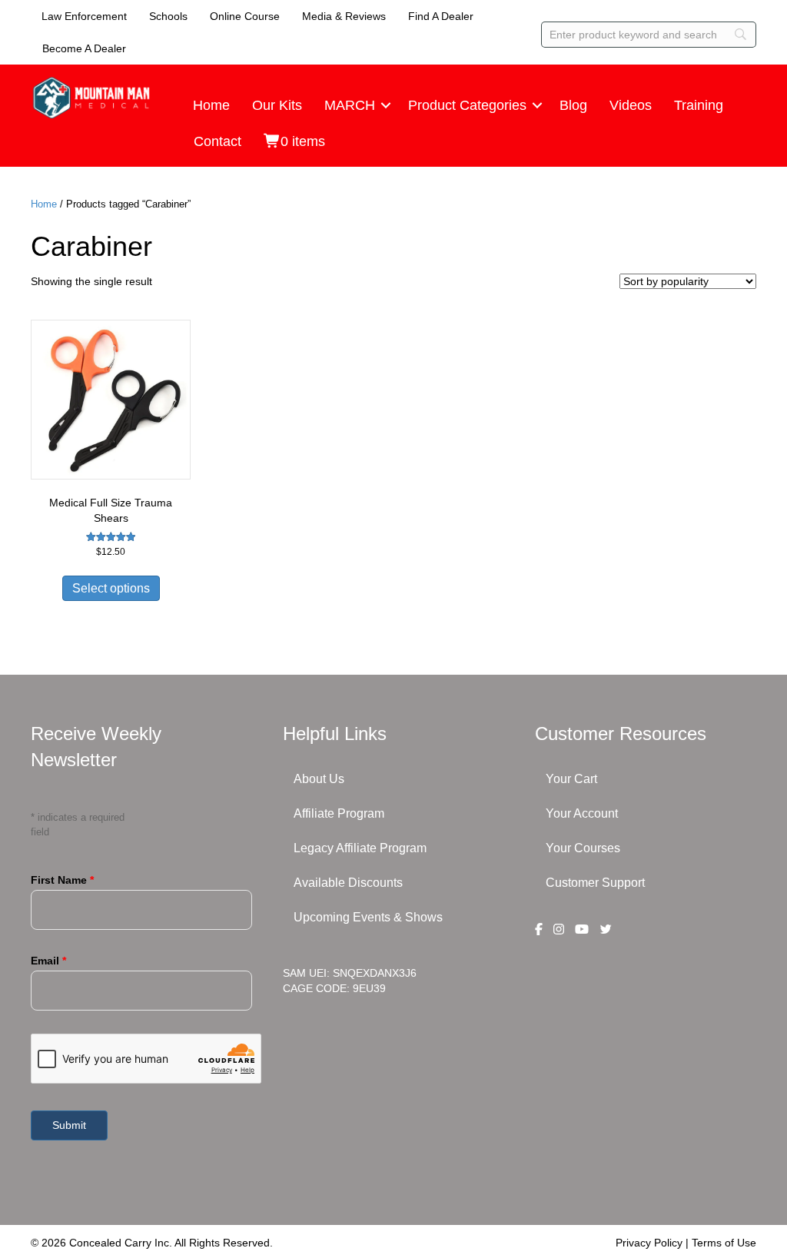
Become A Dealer (84, 48)
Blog (573, 105)
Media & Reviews (344, 16)
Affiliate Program (339, 813)
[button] (386, 105)
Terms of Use (724, 1242)
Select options (111, 588)
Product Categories (467, 105)
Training (698, 105)
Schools (168, 16)
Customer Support (595, 882)
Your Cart (571, 778)
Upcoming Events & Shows (368, 917)
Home (211, 105)
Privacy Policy (649, 1242)
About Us (319, 778)
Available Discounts (348, 882)
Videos (630, 105)
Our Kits (277, 105)
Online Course (245, 16)
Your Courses (583, 848)
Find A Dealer (440, 16)
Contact (217, 141)
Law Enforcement (84, 16)
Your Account (582, 813)
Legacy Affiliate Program (360, 848)
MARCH (349, 105)
